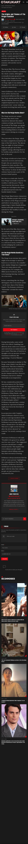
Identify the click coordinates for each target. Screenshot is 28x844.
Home (2, 5)
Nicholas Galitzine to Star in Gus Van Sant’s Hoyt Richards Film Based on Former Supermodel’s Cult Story (13, 742)
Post (4, 558)
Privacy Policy (8, 334)
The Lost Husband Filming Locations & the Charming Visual (13, 661)
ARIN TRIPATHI (9, 19)
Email (3, 550)
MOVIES (3, 11)
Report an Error (15, 478)
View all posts (13, 509)
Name (3, 544)
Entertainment (8, 5)
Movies (13, 5)
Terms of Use (19, 333)
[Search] (23, 2)
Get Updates (14, 329)
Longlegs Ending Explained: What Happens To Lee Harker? (13, 701)
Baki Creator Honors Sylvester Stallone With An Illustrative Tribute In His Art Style (12, 620)
